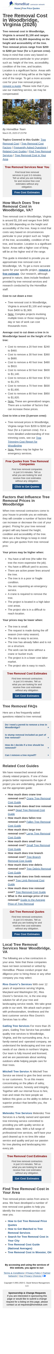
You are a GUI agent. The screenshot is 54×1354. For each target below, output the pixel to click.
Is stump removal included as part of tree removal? (25, 736)
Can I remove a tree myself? (20, 755)
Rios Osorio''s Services (17, 984)
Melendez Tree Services (17, 1113)
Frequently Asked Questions (30, 147)
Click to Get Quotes (27, 486)
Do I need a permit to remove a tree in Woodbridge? (26, 726)
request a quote (12, 86)
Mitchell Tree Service (16, 1071)
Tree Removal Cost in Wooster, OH (29, 1252)
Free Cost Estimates (27, 192)
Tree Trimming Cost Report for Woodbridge (24, 441)
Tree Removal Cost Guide (31, 892)
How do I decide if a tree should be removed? (24, 746)
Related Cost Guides (15, 151)
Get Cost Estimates (27, 695)
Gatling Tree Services (16, 1026)
